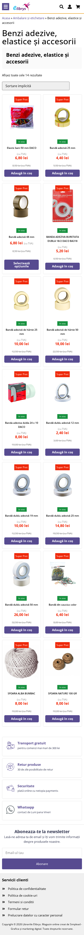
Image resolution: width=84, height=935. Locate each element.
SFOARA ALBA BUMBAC (21, 693)
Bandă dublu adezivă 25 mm (62, 515)
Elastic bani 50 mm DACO (21, 148)
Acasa (6, 18)
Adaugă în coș (21, 173)
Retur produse (29, 764)
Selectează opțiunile (21, 264)
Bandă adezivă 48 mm (21, 237)
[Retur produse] (10, 767)
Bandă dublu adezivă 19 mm (21, 515)
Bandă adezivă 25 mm (62, 148)
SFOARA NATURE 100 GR (62, 693)
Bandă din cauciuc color (62, 604)
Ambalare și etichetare (28, 18)
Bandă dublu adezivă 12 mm (62, 423)
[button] (5, 6)
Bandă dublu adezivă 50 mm (21, 604)
